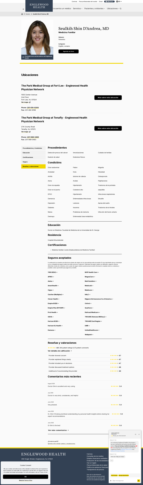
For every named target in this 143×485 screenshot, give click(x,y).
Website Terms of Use (25, 480)
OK (25, 477)
